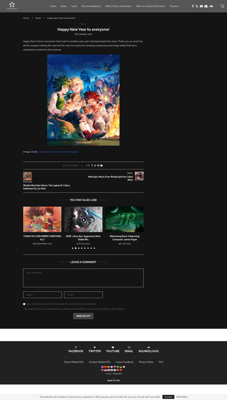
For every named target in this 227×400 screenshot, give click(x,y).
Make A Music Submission (118, 6)
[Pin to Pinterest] (98, 165)
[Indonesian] (105, 370)
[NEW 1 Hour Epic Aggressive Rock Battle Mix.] (83, 219)
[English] (102, 367)
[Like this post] (88, 165)
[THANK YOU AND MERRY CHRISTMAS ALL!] (42, 219)
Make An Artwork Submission (150, 6)
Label (74, 6)
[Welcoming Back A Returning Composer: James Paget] (124, 219)
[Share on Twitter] (95, 165)
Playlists (174, 6)
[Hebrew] (114, 370)
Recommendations (91, 6)
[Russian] (114, 367)
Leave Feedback (125, 362)
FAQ (161, 362)
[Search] (222, 6)
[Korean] (111, 370)
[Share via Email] (101, 165)
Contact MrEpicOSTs (99, 362)
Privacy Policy (146, 362)
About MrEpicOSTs (74, 362)
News (64, 6)
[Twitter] (196, 6)
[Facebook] (193, 6)
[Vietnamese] (120, 370)
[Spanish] (108, 367)
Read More (182, 397)
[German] (120, 367)
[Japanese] (108, 370)
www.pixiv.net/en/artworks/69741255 (58, 151)
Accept (168, 397)
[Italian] (123, 367)
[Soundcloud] (211, 6)
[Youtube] (201, 6)
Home (53, 6)
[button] (27, 227)
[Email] (206, 6)
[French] (111, 367)
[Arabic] (117, 367)
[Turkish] (117, 370)
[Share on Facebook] (92, 165)
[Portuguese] (102, 370)
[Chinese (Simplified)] (105, 367)
